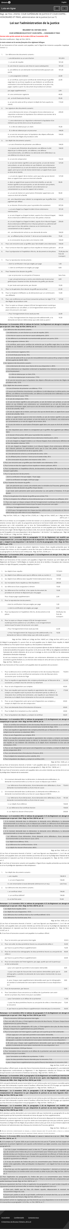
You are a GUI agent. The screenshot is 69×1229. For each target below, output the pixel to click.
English (64, 2)
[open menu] (57, 8)
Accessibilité (5, 1218)
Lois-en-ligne (8, 8)
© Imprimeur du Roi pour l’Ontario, (16, 1222)
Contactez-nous (33, 1218)
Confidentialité (19, 1218)
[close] (64, 8)
